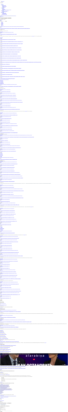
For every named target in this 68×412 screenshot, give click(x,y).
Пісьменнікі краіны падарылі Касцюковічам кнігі (5, 201)
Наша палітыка (3, 9)
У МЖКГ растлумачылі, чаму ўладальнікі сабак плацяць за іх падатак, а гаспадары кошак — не (11, 41)
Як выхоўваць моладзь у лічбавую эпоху (5, 64)
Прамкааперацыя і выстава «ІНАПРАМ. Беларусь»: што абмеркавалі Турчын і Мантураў (9, 125)
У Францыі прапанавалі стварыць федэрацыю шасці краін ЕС (7, 78)
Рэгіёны (1, 162)
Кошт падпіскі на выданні (4, 11)
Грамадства (2, 23)
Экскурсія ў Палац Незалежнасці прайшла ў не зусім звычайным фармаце (8, 132)
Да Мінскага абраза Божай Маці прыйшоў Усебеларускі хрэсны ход (8, 345)
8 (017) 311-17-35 (2, 1)
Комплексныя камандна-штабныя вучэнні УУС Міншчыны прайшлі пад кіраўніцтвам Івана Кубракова (12, 70)
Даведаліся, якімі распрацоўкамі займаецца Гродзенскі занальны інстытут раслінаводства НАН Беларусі (10, 174)
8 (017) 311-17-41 (1, 374)
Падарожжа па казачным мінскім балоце (5, 347)
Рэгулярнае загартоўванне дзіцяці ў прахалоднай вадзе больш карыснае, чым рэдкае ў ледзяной (11, 43)
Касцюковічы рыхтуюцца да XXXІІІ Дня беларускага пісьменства (8, 317)
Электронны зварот (2, 395)
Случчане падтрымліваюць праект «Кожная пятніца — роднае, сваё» (7, 194)
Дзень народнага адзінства (3, 334)
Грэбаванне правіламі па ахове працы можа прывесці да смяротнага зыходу (9, 45)
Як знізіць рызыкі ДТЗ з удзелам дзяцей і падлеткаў (6, 74)
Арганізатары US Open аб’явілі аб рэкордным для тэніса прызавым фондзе (7, 210)
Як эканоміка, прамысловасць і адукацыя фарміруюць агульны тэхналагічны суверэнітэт (10, 68)
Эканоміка (1, 113)
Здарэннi (1, 282)
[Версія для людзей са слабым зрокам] (0, 20)
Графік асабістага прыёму (4, 14)
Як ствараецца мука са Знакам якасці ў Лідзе (5, 351)
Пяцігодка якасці (2, 332)
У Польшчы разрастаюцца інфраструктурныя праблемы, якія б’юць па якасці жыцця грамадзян (9, 238)
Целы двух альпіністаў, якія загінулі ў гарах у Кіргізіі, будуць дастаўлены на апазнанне (10, 278)
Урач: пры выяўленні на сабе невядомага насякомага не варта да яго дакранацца (8, 271)
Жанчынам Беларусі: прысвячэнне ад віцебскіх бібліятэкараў (7, 181)
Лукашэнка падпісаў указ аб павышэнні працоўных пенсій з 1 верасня (8, 34)
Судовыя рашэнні (4, 7)
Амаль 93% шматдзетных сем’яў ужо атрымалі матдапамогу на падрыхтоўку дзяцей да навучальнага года (10, 147)
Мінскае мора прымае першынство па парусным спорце (5, 224)
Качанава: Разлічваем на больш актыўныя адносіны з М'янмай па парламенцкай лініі (8, 98)
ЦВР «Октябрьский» (2, 400)
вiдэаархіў (1, 369)
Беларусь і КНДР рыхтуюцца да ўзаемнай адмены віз (5, 91)
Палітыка (2, 22)
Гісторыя (3, 8)
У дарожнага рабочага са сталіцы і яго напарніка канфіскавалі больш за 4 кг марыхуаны (10, 47)
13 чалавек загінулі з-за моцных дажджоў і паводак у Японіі (6, 245)
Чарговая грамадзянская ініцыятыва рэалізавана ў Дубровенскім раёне (8, 159)
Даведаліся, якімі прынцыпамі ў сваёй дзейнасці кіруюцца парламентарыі (7, 167)
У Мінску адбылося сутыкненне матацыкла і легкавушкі (5, 287)
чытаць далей (1, 37)
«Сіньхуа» (45, 342)
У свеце (1, 227)
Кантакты (2, 12)
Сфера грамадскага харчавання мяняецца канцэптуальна (5, 118)
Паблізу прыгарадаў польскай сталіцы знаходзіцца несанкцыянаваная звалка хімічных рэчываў (9, 252)
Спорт (1, 25)
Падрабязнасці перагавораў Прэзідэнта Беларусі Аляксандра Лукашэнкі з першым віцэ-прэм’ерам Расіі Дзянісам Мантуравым (15, 28)
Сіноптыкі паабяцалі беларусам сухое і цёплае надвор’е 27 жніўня (7, 39)
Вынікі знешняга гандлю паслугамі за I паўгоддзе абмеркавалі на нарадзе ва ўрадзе (10, 109)
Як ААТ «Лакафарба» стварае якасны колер (5, 349)
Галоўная (2, 4)
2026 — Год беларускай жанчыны (4, 338)
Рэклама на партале (4, 5)
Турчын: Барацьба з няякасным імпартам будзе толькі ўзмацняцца (8, 66)
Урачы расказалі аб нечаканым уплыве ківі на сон (5, 264)
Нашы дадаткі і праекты (3, 336)
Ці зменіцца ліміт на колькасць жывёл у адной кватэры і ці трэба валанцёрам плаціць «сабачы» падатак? (12, 76)
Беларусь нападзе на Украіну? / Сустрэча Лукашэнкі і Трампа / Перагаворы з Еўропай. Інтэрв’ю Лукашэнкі (12, 366)
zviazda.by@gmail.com (8, 374)
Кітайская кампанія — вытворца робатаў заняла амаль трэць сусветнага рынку (9, 72)
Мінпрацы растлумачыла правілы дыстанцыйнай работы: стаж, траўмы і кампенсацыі (10, 311)
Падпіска (2, 10)
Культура (2, 24)
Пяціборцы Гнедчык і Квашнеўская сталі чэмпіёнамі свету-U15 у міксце (7, 217)
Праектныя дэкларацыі (4, 6)
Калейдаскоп (2, 228)
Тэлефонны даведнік (4, 13)
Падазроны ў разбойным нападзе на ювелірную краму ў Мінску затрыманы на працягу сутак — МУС (10, 294)
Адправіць (1, 411)
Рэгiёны (1, 153)
